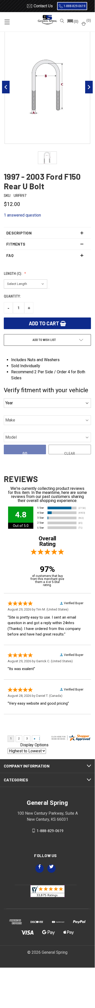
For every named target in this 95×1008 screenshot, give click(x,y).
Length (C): (13, 274)
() (88, 20)
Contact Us (43, 6)
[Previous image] (6, 87)
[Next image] (89, 87)
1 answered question (22, 215)
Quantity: (12, 296)
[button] (72, 21)
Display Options (34, 744)
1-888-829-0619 (74, 6)
